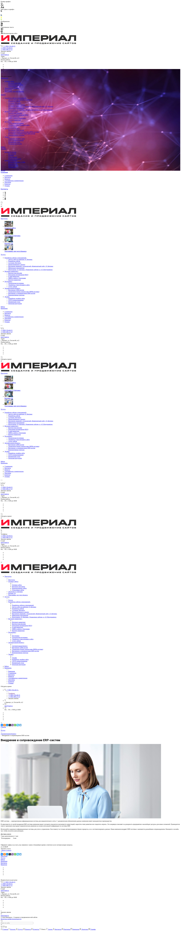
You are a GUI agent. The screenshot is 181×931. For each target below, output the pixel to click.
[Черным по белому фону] (1, 11)
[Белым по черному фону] (1, 13)
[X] (10, 725)
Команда (7, 179)
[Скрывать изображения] (2, 25)
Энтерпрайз (12, 167)
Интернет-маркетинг (11, 111)
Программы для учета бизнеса (14, 91)
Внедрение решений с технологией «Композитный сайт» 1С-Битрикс (30, 106)
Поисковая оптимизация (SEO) (18, 115)
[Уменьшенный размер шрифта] (2, 3)
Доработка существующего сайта (19, 125)
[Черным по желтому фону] (1, 17)
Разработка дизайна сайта (16, 138)
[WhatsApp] (15, 725)
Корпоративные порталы (16, 135)
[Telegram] (5, 194)
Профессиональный (14, 159)
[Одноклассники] (4, 725)
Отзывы (7, 186)
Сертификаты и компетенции (14, 180)
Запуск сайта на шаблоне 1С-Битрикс (20, 99)
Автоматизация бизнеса (12, 128)
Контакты (8, 177)
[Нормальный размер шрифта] (2, 5)
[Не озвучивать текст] (2, 31)
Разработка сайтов (14, 101)
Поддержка (8, 122)
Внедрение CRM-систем (16, 130)
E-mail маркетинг (13, 116)
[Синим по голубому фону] (1, 15)
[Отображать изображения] (2, 23)
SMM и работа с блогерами (17, 118)
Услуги (3, 95)
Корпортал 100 (13, 165)
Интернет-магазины (14, 83)
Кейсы (3, 147)
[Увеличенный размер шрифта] (2, 7)
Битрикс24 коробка (11, 160)
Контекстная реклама (15, 113)
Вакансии (4, 864)
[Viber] (5, 195)
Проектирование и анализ (16, 105)
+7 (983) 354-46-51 (9, 46)
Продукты (4, 78)
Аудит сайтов (12, 127)
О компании (8, 175)
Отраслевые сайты (14, 86)
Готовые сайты (10, 81)
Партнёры (8, 182)
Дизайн (7, 137)
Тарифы (4, 149)
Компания (4, 172)
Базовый (11, 155)
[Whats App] (5, 199)
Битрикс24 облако (10, 152)
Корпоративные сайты (15, 85)
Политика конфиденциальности (11, 919)
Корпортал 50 (12, 164)
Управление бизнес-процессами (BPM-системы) (23, 132)
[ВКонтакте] (5, 192)
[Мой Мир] (7, 725)
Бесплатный (12, 154)
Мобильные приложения (16, 108)
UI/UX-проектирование (16, 140)
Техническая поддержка (16, 123)
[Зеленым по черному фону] (1, 20)
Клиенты (7, 184)
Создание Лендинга (14, 103)
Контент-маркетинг (14, 120)
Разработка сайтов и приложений (15, 98)
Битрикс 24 (8, 90)
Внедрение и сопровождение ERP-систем (21, 133)
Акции (3, 170)
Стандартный (12, 157)
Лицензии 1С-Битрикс (12, 88)
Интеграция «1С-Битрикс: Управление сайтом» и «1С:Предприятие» (30, 110)
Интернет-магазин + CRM (16, 162)
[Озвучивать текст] (2, 29)
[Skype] (18, 725)
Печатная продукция (15, 144)
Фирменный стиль (14, 142)
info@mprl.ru (5, 54)
